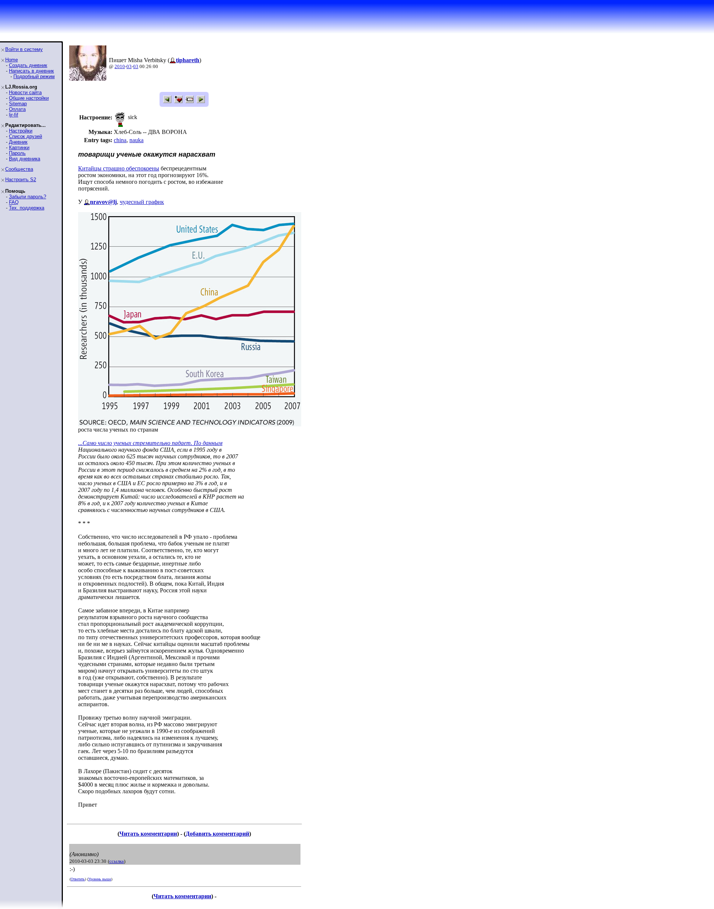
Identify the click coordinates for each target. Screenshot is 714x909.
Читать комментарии (148, 833)
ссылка (116, 861)
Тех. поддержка (26, 208)
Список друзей (25, 136)
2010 (120, 66)
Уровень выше (99, 879)
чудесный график (142, 202)
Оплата (17, 109)
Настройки (20, 131)
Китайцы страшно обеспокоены (118, 168)
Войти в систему (24, 49)
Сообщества (19, 169)
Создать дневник (28, 65)
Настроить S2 (20, 179)
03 (129, 66)
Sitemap (18, 103)
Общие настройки (29, 98)
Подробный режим (34, 76)
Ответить (78, 879)
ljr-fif (13, 115)
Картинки (19, 147)
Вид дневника (24, 158)
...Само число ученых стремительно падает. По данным (150, 443)
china (120, 140)
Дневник (18, 142)
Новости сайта (25, 92)
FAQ (14, 202)
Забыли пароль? (27, 196)
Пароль (17, 153)
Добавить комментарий (217, 833)
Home (11, 60)
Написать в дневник (31, 71)
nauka (136, 140)
